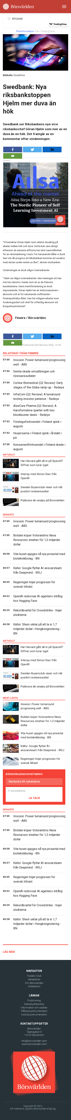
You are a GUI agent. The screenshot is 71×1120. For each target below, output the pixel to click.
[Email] (12, 156)
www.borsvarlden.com (34, 1044)
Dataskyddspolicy (34, 1004)
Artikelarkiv (34, 986)
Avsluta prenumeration (34, 1014)
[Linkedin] (52, 149)
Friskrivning (34, 1000)
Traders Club (34, 975)
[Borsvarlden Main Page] (18, 6)
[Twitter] (32, 149)
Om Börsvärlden (34, 983)
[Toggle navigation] (64, 7)
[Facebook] (12, 149)
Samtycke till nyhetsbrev (24, 781)
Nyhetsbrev (34, 979)
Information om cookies (34, 1007)
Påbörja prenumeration (34, 1011)
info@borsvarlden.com (34, 1040)
